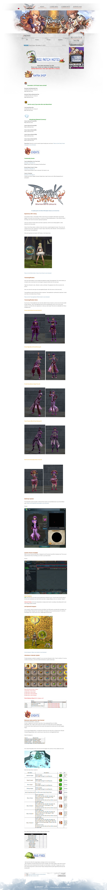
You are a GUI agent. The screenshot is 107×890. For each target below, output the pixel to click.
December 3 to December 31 (29, 174)
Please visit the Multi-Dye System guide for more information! (38, 503)
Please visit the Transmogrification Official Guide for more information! (37, 296)
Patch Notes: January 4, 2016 (32, 875)
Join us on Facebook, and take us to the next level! (36, 874)
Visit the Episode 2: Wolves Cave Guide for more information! (35, 652)
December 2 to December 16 (29, 168)
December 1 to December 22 (29, 162)
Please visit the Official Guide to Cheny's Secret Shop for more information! (38, 273)
